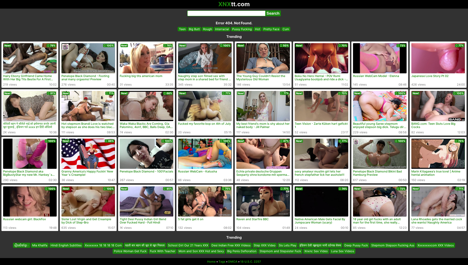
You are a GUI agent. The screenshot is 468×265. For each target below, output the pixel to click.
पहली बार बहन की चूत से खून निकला (145, 245)
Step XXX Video (264, 245)
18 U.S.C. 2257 (250, 261)
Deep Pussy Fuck (356, 245)
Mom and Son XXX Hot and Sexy (201, 251)
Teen (182, 29)
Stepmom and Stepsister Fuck (280, 251)
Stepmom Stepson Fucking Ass (392, 245)
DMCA (232, 261)
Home (211, 261)
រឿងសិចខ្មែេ (21, 245)
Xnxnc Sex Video (316, 251)
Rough (207, 29)
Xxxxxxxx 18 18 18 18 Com (103, 245)
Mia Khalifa (39, 245)
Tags (221, 261)
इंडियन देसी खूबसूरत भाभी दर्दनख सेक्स (320, 245)
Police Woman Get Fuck (130, 251)
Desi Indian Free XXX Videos (231, 245)
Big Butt (194, 29)
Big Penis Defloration (241, 251)
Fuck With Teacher (162, 251)
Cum (286, 29)
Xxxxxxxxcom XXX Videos (436, 245)
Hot (257, 29)
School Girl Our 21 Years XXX (188, 245)
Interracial (222, 29)
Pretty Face (271, 29)
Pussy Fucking (242, 29)
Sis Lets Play (287, 245)
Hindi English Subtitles (66, 245)
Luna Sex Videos (342, 251)
